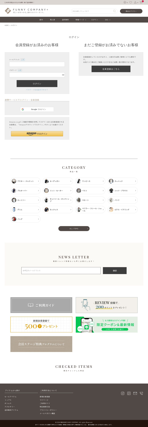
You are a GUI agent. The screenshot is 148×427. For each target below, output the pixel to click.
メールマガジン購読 (47, 413)
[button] (37, 133)
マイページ (44, 400)
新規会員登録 (45, 396)
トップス (8, 400)
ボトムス (8, 403)
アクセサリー (10, 406)
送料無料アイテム (11, 410)
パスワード (14, 70)
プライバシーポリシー (48, 410)
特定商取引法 (45, 406)
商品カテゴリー (131, 11)
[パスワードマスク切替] (63, 75)
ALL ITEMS (74, 228)
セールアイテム (11, 396)
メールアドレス (16, 59)
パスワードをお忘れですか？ (37, 90)
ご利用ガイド (45, 403)
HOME (7, 25)
